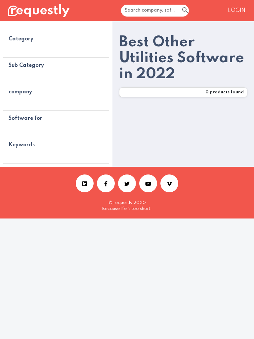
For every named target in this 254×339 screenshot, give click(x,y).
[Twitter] (127, 183)
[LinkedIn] (84, 183)
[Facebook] (105, 183)
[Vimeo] (169, 183)
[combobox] (170, 11)
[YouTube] (148, 183)
